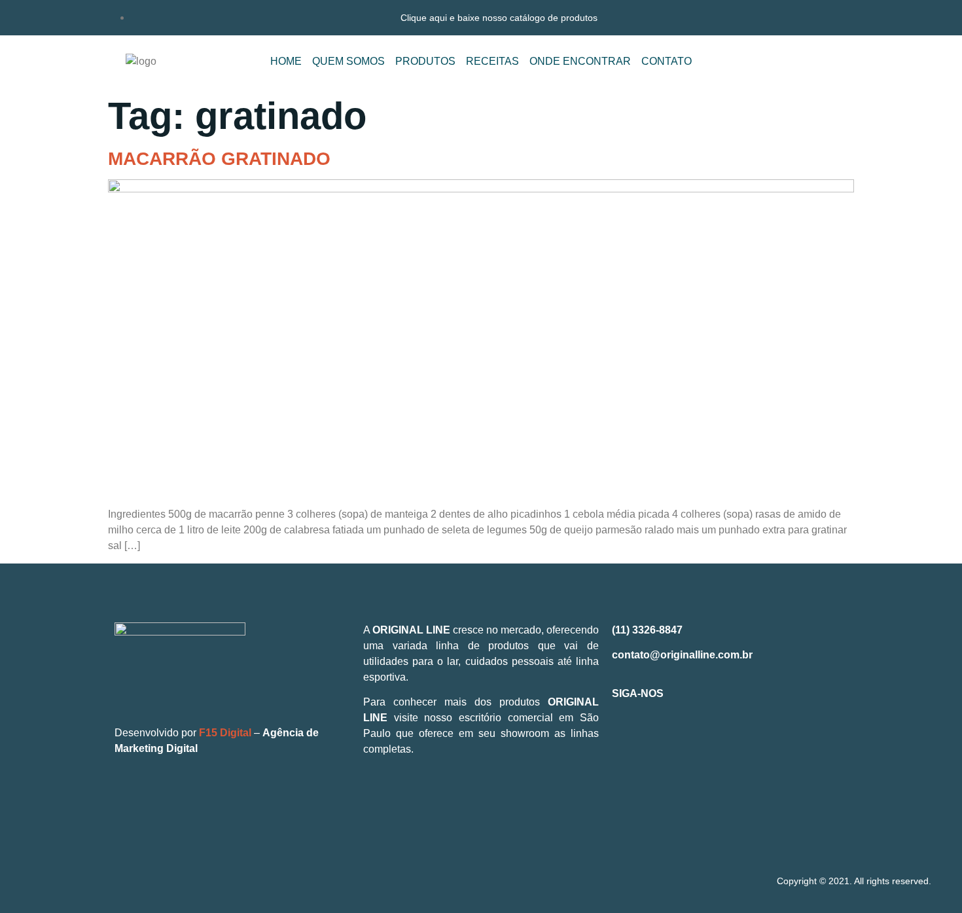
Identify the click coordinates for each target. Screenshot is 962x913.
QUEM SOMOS (348, 61)
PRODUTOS (425, 61)
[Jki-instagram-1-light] (666, 740)
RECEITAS (492, 61)
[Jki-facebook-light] (628, 740)
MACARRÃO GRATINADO (219, 159)
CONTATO (666, 61)
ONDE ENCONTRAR (580, 61)
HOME (286, 61)
